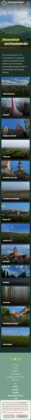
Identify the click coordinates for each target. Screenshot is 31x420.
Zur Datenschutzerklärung (15, 412)
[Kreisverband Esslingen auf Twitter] (11, 360)
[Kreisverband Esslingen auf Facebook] (15, 360)
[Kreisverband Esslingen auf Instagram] (19, 360)
